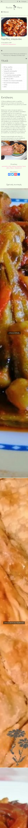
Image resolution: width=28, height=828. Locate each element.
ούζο (9, 166)
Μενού (6, 12)
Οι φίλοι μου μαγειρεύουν (8, 44)
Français (23, 1)
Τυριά (24, 166)
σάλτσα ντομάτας (17, 166)
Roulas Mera (14, 7)
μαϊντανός (5, 166)
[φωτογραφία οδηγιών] (14, 150)
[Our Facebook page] (17, 1)
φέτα (8, 168)
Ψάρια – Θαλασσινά (16, 168)
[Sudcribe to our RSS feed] (20, 1)
